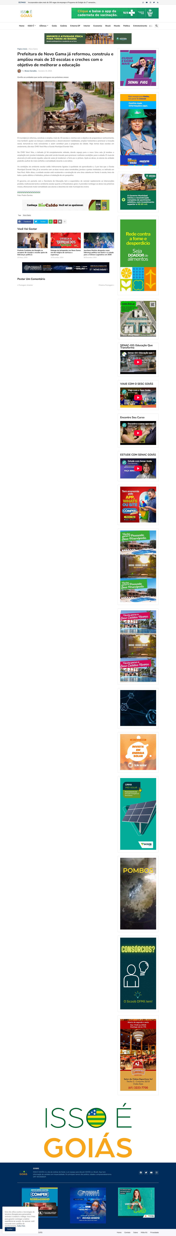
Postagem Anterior (26, 285)
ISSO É (31, 26)
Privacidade (154, 1232)
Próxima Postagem (106, 285)
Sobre (135, 1232)
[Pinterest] (55, 222)
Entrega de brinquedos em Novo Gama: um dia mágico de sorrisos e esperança (66, 252)
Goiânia (63, 26)
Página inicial (22, 49)
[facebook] (141, 1173)
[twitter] (154, 2)
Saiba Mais (21, 1226)
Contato (127, 1232)
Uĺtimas (42, 26)
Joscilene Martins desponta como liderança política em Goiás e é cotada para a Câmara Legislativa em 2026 (99, 252)
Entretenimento (140, 26)
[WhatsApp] (51, 222)
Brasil (108, 26)
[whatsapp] (143, 2)
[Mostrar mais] (65, 222)
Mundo (117, 26)
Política (126, 26)
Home (21, 26)
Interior (87, 26)
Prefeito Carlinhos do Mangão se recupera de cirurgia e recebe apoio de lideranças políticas (32, 252)
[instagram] (150, 2)
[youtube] (147, 2)
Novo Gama (33, 49)
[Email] (60, 222)
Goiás (54, 26)
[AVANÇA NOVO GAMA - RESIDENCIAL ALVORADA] (138, 192)
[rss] (158, 2)
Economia (97, 26)
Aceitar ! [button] (10, 1229)
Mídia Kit (144, 1232)
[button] (151, 26)
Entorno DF (75, 26)
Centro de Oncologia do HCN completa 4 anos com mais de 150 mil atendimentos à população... (64, 2)
